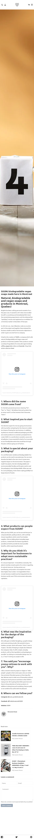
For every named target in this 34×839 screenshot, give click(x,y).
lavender (21, 346)
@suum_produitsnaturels (15, 697)
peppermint (9, 346)
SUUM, (18, 337)
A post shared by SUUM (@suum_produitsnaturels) (17, 392)
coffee (3, 346)
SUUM (8, 705)
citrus (15, 346)
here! (12, 348)
